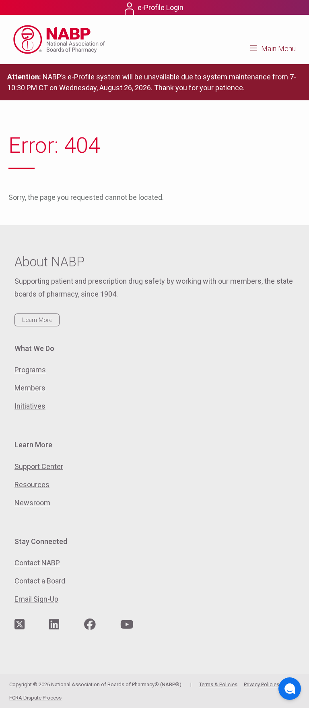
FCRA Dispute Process (35, 698)
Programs (30, 369)
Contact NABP (37, 563)
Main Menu (278, 48)
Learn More (37, 320)
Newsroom (32, 502)
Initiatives (29, 406)
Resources (31, 484)
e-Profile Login (160, 7)
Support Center (38, 466)
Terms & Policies (218, 684)
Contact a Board (39, 581)
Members (29, 388)
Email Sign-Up (36, 599)
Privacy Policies (261, 684)
